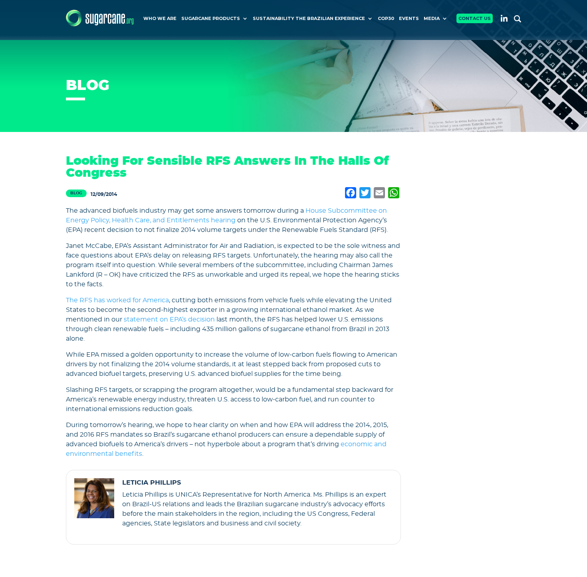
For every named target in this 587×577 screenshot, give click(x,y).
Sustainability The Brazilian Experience (309, 18)
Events (409, 18)
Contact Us (474, 18)
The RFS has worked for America (117, 300)
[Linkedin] (504, 18)
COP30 (386, 18)
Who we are (159, 18)
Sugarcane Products (210, 18)
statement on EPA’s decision (169, 319)
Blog (76, 193)
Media (432, 18)
